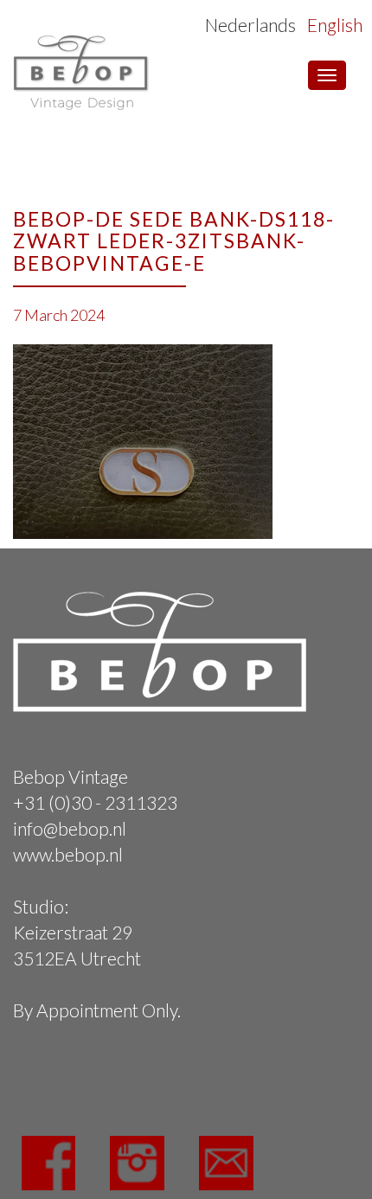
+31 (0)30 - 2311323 (95, 802)
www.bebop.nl (68, 854)
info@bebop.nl (69, 828)
